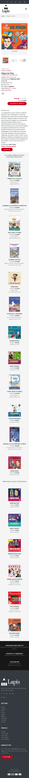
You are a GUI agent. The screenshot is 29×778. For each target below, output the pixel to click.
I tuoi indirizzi (4, 737)
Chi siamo (4, 718)
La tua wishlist (5, 739)
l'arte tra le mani (11, 77)
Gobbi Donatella (6, 71)
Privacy (3, 697)
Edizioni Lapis (16, 771)
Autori (3, 707)
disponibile (8, 90)
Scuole (3, 714)
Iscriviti (6, 757)
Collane (3, 709)
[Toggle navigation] (26, 9)
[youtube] (24, 2)
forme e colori (11, 146)
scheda (6, 149)
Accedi (3, 731)
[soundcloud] (20, 2)
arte (8, 84)
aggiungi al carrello (17, 103)
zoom (15, 51)
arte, (3, 146)
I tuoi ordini (4, 735)
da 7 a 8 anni (12, 88)
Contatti (3, 720)
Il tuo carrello (5, 733)
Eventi (3, 712)
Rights (3, 716)
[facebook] (7, 2)
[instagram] (11, 2)
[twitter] (16, 2)
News (2, 711)
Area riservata (15, 769)
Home (3, 16)
